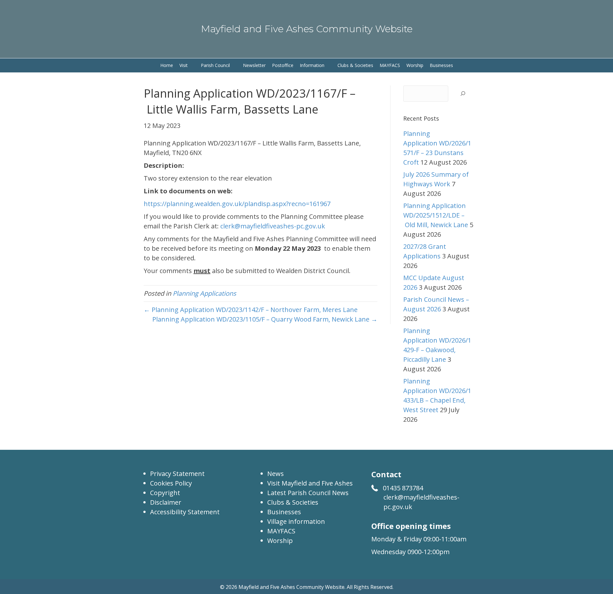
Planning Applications (204, 293)
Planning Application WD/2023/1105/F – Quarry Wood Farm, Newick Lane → (264, 319)
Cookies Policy (171, 483)
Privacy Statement (177, 473)
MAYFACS (281, 531)
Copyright (165, 492)
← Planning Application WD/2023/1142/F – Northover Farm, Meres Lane (251, 309)
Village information (296, 521)
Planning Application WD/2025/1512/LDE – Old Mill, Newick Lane (435, 215)
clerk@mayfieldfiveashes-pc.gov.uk (272, 226)
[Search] (462, 93)
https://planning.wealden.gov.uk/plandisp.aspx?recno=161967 (237, 203)
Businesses (284, 512)
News (275, 473)
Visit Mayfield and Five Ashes (310, 483)
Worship (280, 540)
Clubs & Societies (292, 502)
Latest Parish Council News (308, 492)
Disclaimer (165, 502)
